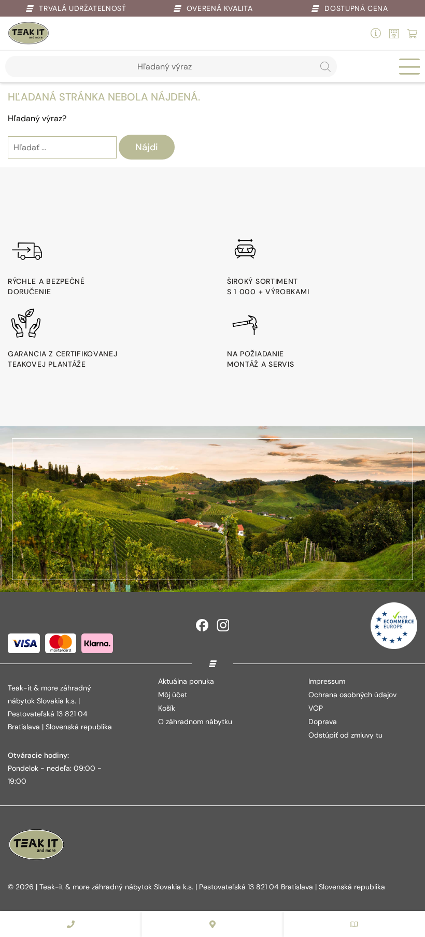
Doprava (322, 721)
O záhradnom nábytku (195, 721)
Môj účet (172, 694)
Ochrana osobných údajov (352, 694)
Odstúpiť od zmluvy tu (345, 735)
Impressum (326, 681)
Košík (166, 708)
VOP (315, 708)
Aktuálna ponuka (186, 681)
